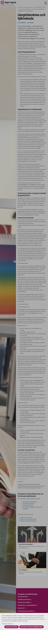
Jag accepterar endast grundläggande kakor (31, 626)
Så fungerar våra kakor (7, 623)
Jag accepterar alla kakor (12, 626)
